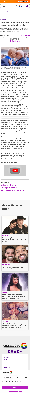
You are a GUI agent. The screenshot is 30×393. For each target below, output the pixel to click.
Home (3, 12)
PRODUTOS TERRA (23, 1)
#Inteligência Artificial (9, 188)
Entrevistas (7, 362)
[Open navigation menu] (4, 6)
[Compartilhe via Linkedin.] (20, 42)
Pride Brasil (7, 368)
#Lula (22, 190)
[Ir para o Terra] (5, 1)
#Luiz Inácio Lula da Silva (10, 190)
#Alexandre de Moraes (9, 185)
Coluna (6, 359)
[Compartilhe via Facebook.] (13, 42)
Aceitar (15, 387)
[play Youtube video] (15, 170)
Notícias (6, 357)
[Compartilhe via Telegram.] (17, 42)
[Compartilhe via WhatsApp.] (10, 42)
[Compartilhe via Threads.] (15, 42)
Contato (20, 391)
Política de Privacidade (13, 391)
